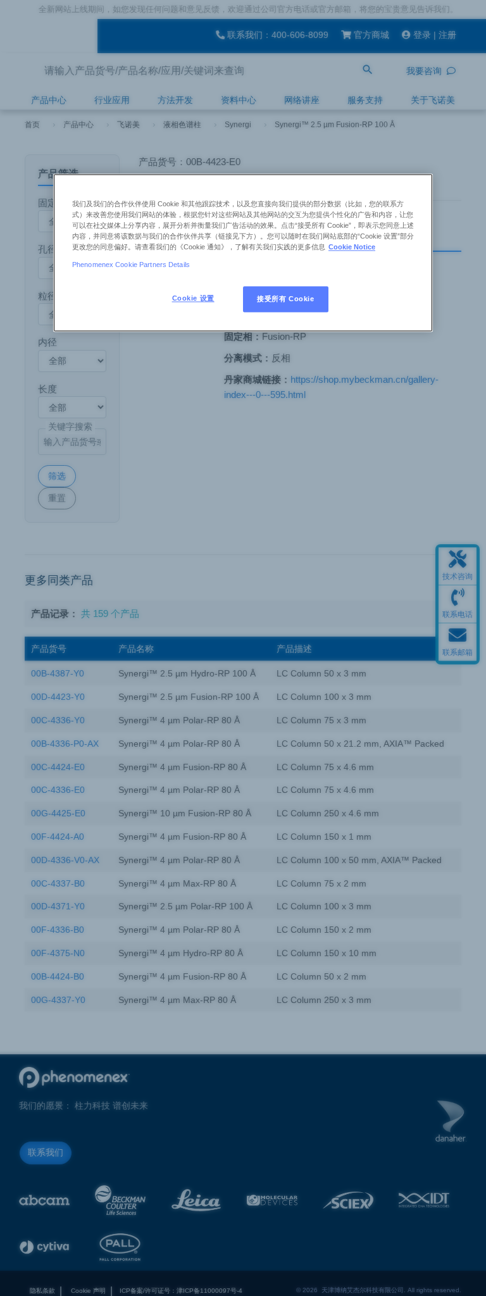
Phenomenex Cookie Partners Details (131, 264)
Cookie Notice (351, 247)
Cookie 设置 (193, 298)
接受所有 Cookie (285, 298)
